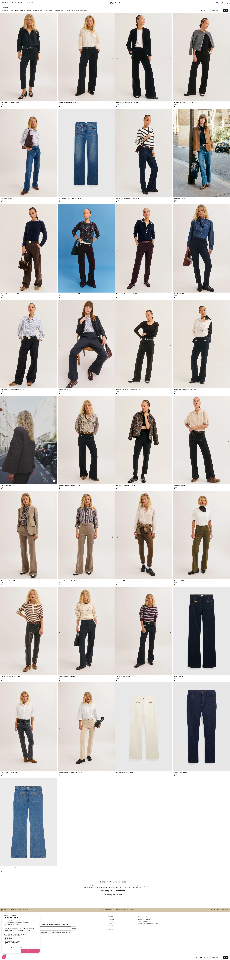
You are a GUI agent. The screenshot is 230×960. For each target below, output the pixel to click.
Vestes (16, 10)
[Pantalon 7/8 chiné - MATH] (28, 440)
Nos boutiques (111, 925)
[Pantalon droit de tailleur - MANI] (201, 57)
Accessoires (83, 10)
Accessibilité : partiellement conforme (148, 923)
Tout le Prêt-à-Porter (143, 921)
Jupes (50, 10)
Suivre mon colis (112, 923)
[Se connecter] (222, 3)
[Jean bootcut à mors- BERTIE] (143, 726)
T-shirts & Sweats (58, 10)
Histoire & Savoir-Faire (144, 919)
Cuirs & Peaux (75, 10)
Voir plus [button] (113, 896)
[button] (225, 10)
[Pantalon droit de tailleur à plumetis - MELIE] (143, 344)
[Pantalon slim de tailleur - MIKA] (28, 57)
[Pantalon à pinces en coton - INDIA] (28, 248)
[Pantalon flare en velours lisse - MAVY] (143, 57)
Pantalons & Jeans (37, 10)
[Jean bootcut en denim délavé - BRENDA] (86, 153)
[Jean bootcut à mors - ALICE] (143, 631)
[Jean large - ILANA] (28, 153)
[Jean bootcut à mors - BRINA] (28, 822)
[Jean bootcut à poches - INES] (28, 726)
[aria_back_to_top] (196, 957)
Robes (11, 10)
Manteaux (67, 10)
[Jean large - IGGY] (201, 535)
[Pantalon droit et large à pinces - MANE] (28, 344)
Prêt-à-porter (5, 10)
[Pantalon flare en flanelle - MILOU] (86, 535)
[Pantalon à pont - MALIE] (86, 344)
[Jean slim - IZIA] (143, 535)
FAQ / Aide (110, 930)
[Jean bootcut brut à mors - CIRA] (201, 631)
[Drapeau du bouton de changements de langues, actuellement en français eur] (217, 2)
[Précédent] (2, 59)
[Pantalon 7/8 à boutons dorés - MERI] (86, 440)
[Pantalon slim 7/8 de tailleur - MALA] (143, 248)
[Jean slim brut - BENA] (201, 726)
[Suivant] (55, 59)
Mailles (45, 10)
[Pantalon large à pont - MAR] (86, 631)
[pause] (54, 481)
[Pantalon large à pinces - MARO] (86, 57)
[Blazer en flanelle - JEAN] (28, 535)
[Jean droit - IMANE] (201, 440)
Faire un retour (111, 921)
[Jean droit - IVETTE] (201, 153)
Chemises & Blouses (25, 10)
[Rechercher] (211, 3)
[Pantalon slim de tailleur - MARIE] (143, 440)
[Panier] (227, 2)
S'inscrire (73, 928)
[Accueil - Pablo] (115, 2)
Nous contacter (111, 927)
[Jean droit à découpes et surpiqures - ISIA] (143, 153)
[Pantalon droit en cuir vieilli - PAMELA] (28, 631)
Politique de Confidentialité (54, 932)
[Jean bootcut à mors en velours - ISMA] (86, 248)
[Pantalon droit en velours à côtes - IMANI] (86, 726)
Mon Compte (111, 919)
